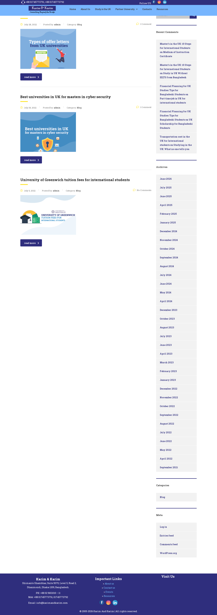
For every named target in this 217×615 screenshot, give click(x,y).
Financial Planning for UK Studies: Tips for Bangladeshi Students (175, 90)
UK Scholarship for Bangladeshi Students (176, 123)
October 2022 (167, 406)
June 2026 (166, 178)
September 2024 (169, 257)
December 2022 (168, 388)
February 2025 (168, 213)
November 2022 (169, 397)
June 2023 (166, 344)
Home (73, 9)
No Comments (144, 190)
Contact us (109, 587)
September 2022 (169, 414)
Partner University (125, 9)
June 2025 (166, 196)
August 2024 (167, 266)
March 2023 (166, 362)
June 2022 (166, 441)
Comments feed (169, 544)
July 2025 (165, 187)
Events (109, 591)
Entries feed (167, 535)
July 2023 (165, 336)
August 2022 (167, 423)
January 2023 (168, 379)
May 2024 (165, 292)
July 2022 (166, 432)
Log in (163, 526)
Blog (162, 497)
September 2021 (169, 467)
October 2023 (167, 318)
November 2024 (169, 240)
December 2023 (168, 309)
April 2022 (166, 458)
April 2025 (166, 205)
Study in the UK (103, 9)
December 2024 (168, 231)
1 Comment (145, 24)
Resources (162, 9)
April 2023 (166, 353)
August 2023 (167, 327)
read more (30, 77)
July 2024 (165, 274)
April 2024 (166, 301)
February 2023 (168, 371)
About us (109, 583)
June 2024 (166, 283)
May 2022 (165, 449)
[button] (126, 9)
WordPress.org (168, 553)
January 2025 (168, 222)
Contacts (147, 9)
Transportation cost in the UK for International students (175, 140)
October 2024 (167, 248)
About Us (85, 9)
